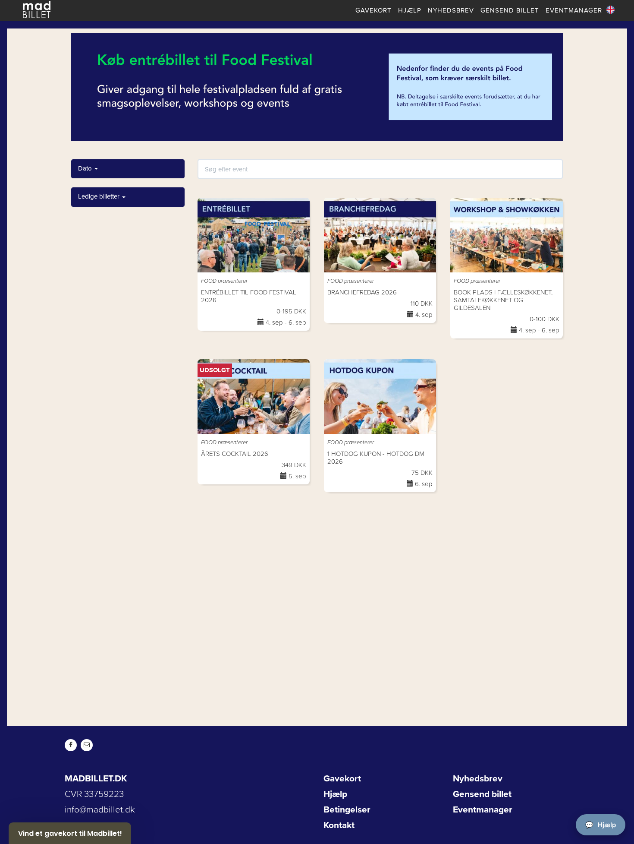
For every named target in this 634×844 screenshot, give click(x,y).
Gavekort (342, 778)
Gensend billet (482, 794)
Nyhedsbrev (477, 778)
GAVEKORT (373, 10)
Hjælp (335, 794)
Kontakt (339, 825)
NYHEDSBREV (451, 10)
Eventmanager (482, 809)
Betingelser (346, 809)
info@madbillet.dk (100, 809)
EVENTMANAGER (574, 10)
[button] (70, 833)
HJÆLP (409, 10)
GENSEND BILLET (509, 10)
